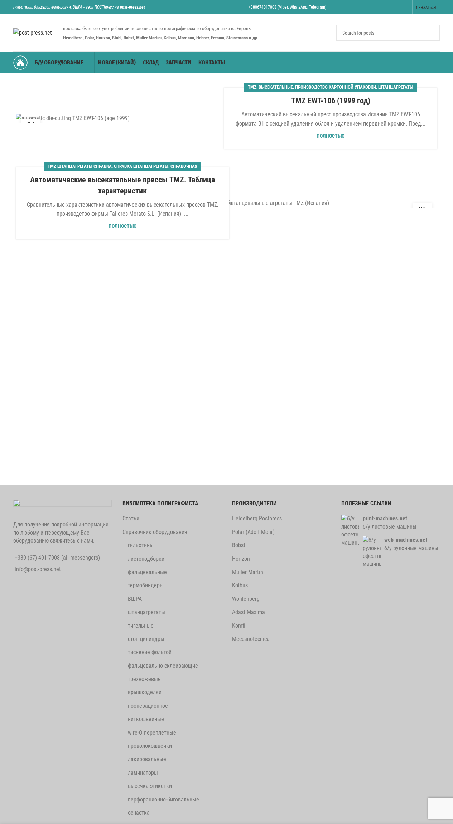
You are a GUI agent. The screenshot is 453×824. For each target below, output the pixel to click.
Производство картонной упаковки (335, 87)
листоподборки (146, 558)
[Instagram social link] (367, 7)
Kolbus (240, 585)
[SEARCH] (432, 33)
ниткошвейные (146, 719)
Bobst (238, 545)
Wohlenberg (246, 598)
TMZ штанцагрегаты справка (80, 166)
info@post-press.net (38, 569)
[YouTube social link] (376, 7)
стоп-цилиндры (146, 639)
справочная (183, 166)
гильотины (141, 545)
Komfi (238, 625)
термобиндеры (146, 585)
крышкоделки (145, 692)
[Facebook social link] (340, 7)
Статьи (130, 518)
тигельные (141, 625)
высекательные (276, 87)
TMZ (252, 87)
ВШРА (135, 598)
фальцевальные (147, 572)
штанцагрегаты (395, 87)
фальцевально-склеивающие (163, 665)
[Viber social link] (403, 7)
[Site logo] (32, 32)
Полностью (330, 136)
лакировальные (147, 759)
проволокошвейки (150, 745)
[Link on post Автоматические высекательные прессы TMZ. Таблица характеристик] (330, 203)
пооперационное (148, 705)
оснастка (139, 812)
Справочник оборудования (154, 532)
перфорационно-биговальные (163, 799)
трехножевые (144, 679)
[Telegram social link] (394, 7)
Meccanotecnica (251, 639)
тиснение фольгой (150, 652)
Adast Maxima (248, 612)
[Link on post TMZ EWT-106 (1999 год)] (122, 118)
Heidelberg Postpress (257, 518)
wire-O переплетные (152, 732)
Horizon (241, 558)
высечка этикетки (150, 786)
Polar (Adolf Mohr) (253, 532)
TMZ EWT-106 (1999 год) (330, 100)
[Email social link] (358, 7)
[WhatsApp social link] (385, 7)
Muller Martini (248, 572)
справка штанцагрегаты (141, 166)
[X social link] (349, 7)
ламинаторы (143, 772)
